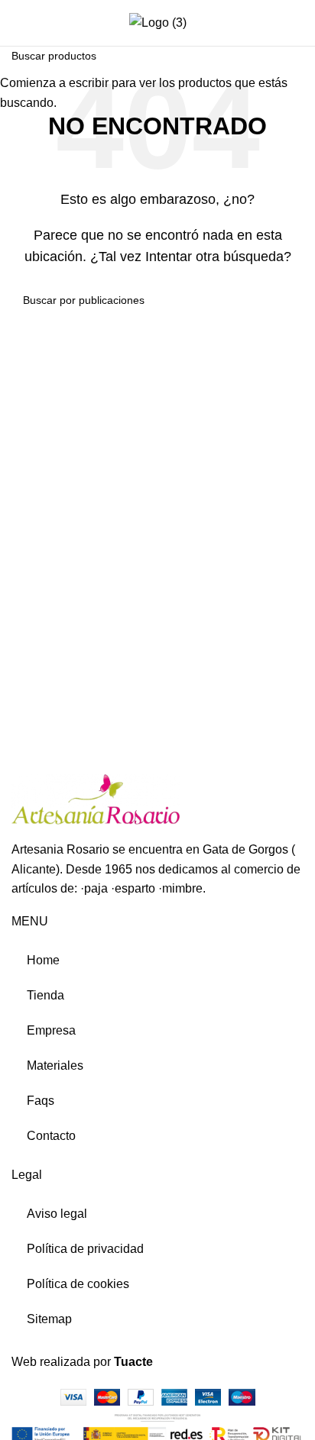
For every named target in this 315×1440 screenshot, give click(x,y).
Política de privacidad (85, 1248)
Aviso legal (57, 1213)
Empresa (51, 1030)
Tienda (45, 995)
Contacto (51, 1135)
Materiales (55, 1065)
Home (43, 960)
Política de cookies (78, 1283)
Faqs (40, 1100)
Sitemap (49, 1318)
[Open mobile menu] (17, 23)
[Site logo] (158, 21)
